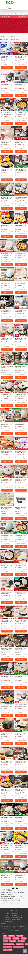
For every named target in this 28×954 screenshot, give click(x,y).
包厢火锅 (3, 892)
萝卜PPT (11, 923)
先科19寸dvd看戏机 (8, 949)
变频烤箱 (13, 896)
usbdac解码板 (13, 941)
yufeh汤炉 (23, 900)
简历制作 (7, 923)
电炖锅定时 (10, 900)
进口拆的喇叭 (16, 938)
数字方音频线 (20, 935)
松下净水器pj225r (15, 892)
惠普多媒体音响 (19, 944)
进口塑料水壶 (4, 900)
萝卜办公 (15, 923)
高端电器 (18, 903)
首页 (8, 36)
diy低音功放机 (21, 941)
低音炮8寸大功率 (7, 938)
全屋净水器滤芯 (21, 898)
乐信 (15, 898)
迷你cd (5, 935)
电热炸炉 (22, 892)
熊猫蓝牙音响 (12, 935)
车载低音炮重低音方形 (18, 947)
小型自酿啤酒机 (17, 900)
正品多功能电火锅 (5, 903)
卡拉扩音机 (23, 938)
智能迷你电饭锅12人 (5, 896)
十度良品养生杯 (19, 896)
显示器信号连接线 (7, 947)
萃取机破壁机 (11, 898)
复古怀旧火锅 (4, 894)
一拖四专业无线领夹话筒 (9, 944)
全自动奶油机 (12, 903)
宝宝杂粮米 (8, 892)
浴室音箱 (5, 941)
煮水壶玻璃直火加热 (12, 894)
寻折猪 (17, 926)
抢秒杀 (23, 16)
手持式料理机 (4, 898)
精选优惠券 (7, 16)
